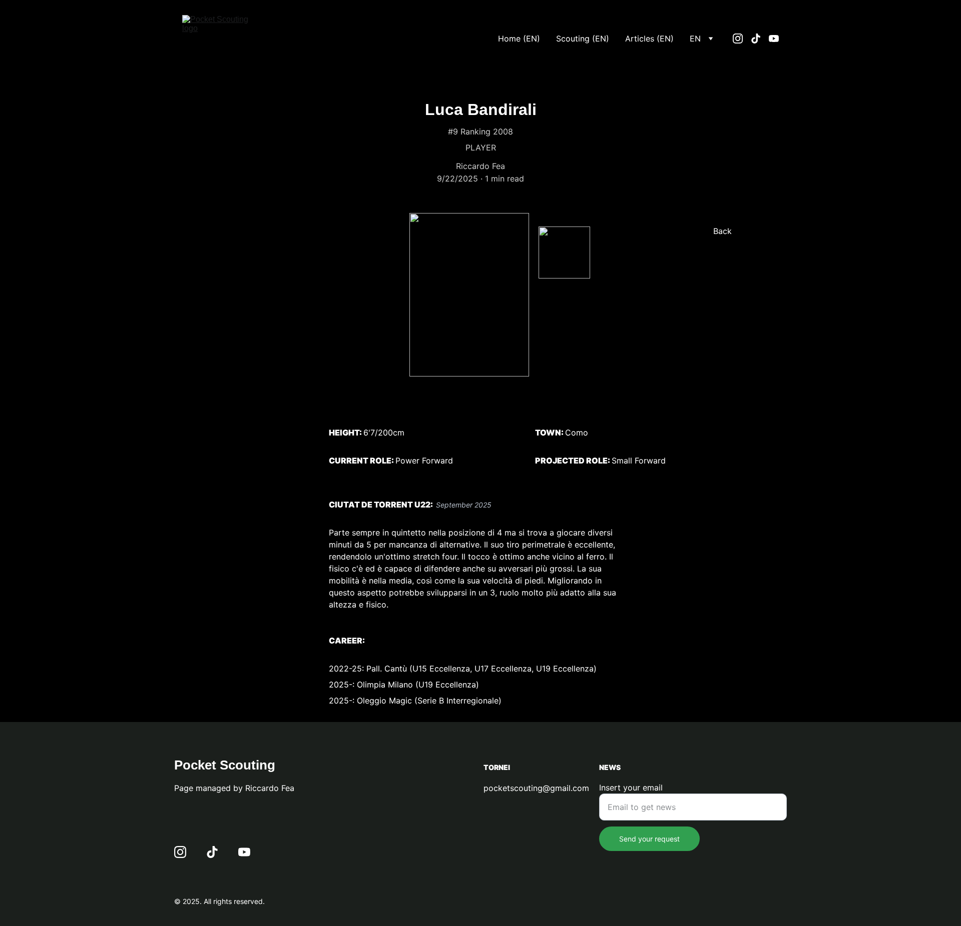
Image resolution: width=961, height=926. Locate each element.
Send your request (649, 838)
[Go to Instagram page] (742, 39)
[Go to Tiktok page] (760, 39)
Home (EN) (519, 39)
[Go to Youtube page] (774, 39)
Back (722, 231)
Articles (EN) (649, 39)
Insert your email (631, 787)
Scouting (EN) (582, 39)
